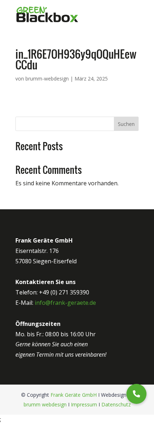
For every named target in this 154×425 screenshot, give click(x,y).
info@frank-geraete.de (65, 303)
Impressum (84, 404)
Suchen (126, 124)
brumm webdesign (45, 404)
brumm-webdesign (47, 78)
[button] (136, 394)
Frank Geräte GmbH (73, 394)
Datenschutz (116, 404)
